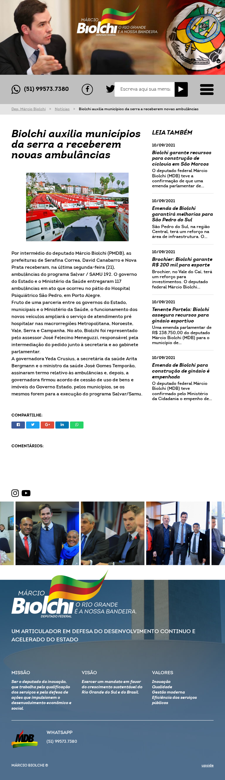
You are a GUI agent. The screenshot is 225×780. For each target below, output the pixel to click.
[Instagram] (15, 494)
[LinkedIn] (62, 425)
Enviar (181, 89)
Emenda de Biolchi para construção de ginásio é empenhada (180, 371)
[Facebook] (87, 89)
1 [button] (219, 61)
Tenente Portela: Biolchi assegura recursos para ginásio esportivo (180, 315)
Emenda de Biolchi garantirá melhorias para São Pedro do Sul (182, 214)
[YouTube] (26, 494)
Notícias (62, 109)
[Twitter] (110, 89)
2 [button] (219, 67)
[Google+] (47, 425)
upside (208, 765)
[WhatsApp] (76, 425)
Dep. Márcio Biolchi (28, 109)
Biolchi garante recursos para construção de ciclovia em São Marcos (182, 158)
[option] (112, 37)
